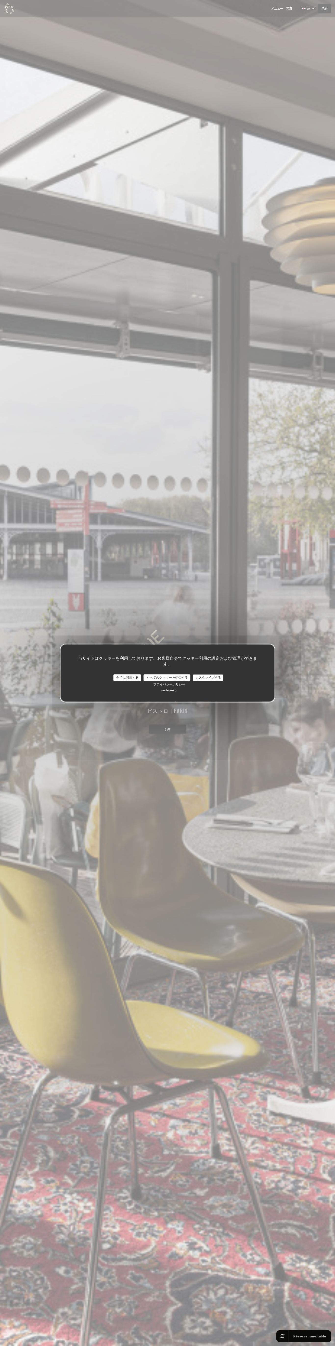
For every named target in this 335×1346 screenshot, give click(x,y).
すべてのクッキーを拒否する (167, 677)
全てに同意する (127, 677)
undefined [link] (168, 690)
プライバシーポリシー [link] (169, 684)
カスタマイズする (208, 677)
